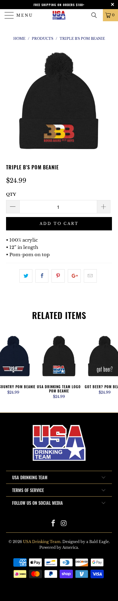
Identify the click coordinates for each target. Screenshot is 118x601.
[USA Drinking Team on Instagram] (64, 523)
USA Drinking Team (42, 541)
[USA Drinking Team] (59, 15)
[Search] (96, 15)
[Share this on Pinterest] (57, 276)
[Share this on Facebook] (41, 276)
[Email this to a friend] (90, 276)
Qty (11, 194)
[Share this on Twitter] (25, 276)
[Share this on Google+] (74, 276)
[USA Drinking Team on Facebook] (53, 523)
